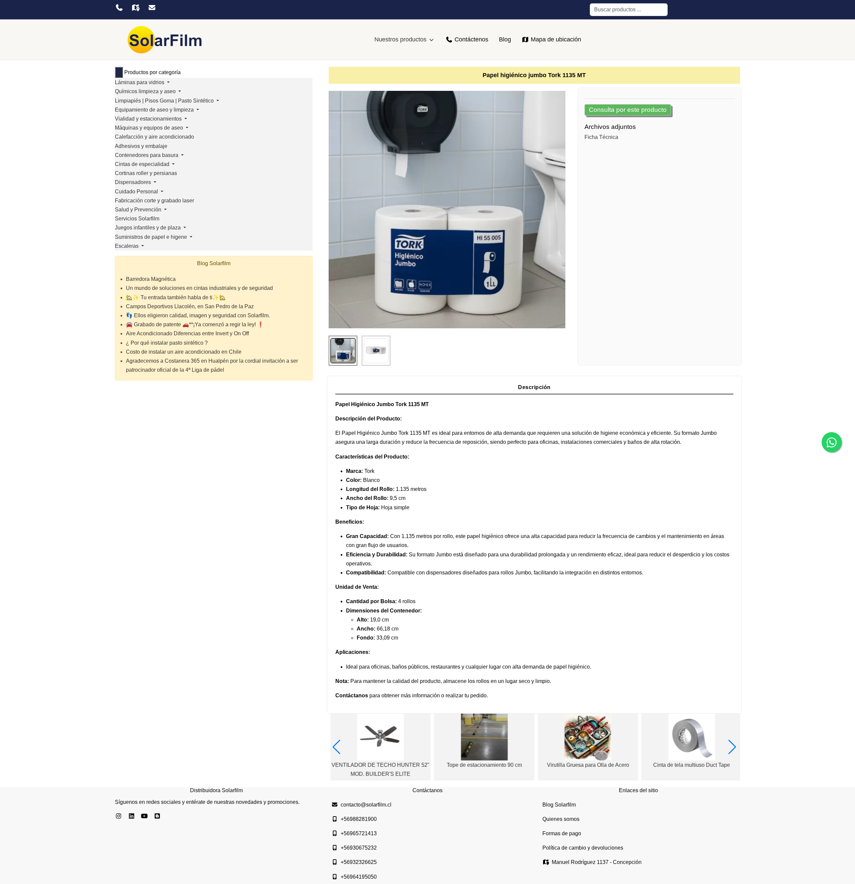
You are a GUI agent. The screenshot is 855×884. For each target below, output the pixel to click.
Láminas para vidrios (140, 82)
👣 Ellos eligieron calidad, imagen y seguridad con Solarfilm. (198, 315)
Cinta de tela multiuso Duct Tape (690, 765)
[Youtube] (144, 816)
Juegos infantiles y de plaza (148, 227)
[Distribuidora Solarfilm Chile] (165, 40)
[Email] (152, 7)
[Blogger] (157, 816)
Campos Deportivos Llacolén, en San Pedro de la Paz (190, 306)
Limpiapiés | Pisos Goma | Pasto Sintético (165, 101)
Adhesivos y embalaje (141, 146)
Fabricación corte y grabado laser (154, 200)
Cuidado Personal (137, 191)
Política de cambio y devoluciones (582, 848)
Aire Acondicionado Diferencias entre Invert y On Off (187, 333)
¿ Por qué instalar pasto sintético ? (167, 343)
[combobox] (629, 9)
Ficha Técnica (601, 137)
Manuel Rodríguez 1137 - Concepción (597, 862)
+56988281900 (359, 819)
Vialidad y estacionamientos (149, 119)
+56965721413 (359, 833)
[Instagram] (119, 816)
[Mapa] (135, 7)
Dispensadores (133, 182)
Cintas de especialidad (143, 164)
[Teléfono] (119, 7)
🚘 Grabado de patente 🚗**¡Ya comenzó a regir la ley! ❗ (195, 324)
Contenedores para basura (147, 155)
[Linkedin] (132, 816)
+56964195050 (359, 877)
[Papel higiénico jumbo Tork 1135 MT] (447, 209)
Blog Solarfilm (559, 805)
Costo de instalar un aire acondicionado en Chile (183, 352)
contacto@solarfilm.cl (366, 805)
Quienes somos (560, 819)
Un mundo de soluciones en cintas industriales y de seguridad (199, 288)
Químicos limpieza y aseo (146, 91)
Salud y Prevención (139, 209)
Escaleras (127, 246)
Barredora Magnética (151, 279)
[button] (336, 747)
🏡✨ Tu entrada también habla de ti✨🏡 (176, 297)
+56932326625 (359, 862)
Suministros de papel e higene (151, 237)
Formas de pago (561, 833)
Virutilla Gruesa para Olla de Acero (586, 765)
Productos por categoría (152, 72)
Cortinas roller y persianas (146, 173)
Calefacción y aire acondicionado (154, 137)
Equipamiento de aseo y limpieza (155, 110)
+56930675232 (359, 848)
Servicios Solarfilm (137, 218)
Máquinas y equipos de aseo (149, 128)
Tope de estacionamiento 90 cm (482, 765)
